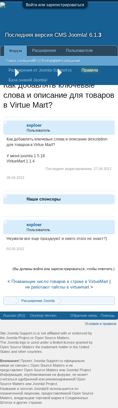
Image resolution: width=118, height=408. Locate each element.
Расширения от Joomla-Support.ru (40, 70)
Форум (15, 51)
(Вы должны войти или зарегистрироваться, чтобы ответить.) (63, 269)
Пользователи (79, 50)
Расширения (44, 50)
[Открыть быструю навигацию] (110, 300)
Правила (90, 70)
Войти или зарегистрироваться (55, 5)
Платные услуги (47, 60)
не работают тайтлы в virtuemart (57, 287)
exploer (34, 125)
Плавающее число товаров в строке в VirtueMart (59, 281)
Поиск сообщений (21, 61)
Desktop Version (43, 315)
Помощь (108, 315)
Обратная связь (83, 315)
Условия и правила (100, 324)
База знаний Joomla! (28, 80)
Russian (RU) (14, 315)
